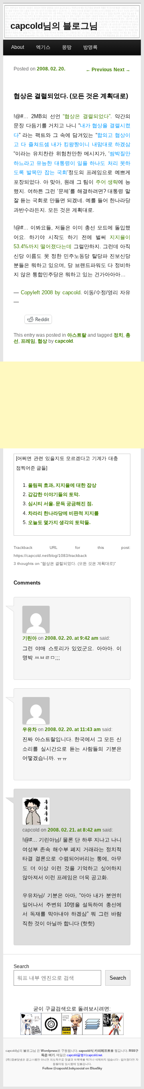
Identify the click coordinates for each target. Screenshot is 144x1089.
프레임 (28, 341)
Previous (99, 69)
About (17, 47)
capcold (64, 341)
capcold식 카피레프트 (94, 1051)
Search (21, 966)
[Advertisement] (72, 405)
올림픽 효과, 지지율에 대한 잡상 (62, 485)
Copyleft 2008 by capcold (50, 292)
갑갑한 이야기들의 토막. (54, 494)
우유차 (29, 729)
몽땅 (67, 47)
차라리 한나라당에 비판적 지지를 (63, 513)
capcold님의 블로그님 (54, 26)
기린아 (29, 638)
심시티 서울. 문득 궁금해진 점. (60, 503)
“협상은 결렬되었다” (86, 116)
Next (122, 69)
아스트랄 (76, 335)
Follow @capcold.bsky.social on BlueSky (72, 1068)
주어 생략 (107, 182)
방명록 (90, 47)
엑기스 (43, 47)
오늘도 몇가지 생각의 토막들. (59, 522)
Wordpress (49, 1051)
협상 (42, 341)
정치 (118, 335)
